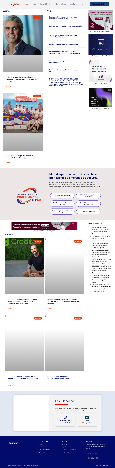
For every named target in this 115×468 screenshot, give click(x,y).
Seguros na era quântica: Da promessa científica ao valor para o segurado (65, 27)
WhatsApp (65, 421)
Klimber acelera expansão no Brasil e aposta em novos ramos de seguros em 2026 (22, 378)
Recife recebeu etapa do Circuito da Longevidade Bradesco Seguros (100, 245)
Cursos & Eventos (45, 4)
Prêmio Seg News (60, 4)
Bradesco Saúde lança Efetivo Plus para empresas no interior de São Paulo (101, 261)
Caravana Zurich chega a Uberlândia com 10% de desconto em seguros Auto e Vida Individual (63, 301)
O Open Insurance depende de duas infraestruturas (61, 61)
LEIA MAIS (8, 86)
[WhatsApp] (65, 417)
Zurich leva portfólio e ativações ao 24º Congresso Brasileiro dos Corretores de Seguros (21, 79)
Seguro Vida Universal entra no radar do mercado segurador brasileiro (101, 238)
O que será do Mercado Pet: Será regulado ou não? (64, 70)
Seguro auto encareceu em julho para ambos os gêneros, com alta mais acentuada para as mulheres (22, 301)
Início (26, 4)
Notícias (34, 4)
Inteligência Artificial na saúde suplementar (64, 44)
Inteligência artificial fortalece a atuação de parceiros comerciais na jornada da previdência (65, 52)
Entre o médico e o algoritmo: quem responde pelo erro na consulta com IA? (64, 18)
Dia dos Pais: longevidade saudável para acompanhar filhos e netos (63, 36)
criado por (102, 465)
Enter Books (73, 4)
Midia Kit (83, 4)
